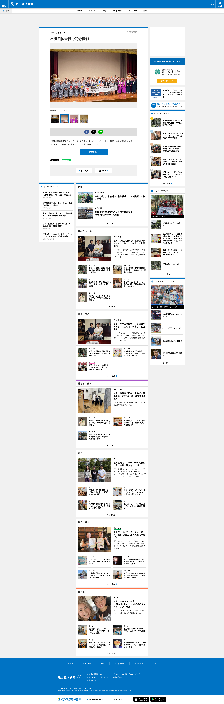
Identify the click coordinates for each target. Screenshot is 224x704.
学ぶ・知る (133, 10)
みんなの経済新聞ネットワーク (69, 699)
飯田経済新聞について (96, 674)
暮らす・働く (117, 10)
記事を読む (93, 152)
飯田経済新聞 (21, 4)
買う (105, 10)
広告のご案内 (93, 680)
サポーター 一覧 (167, 81)
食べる (80, 10)
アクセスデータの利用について (99, 677)
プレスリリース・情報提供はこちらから (126, 674)
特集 (145, 10)
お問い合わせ (117, 677)
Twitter (212, 4)
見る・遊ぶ (92, 10)
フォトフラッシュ (57, 32)
